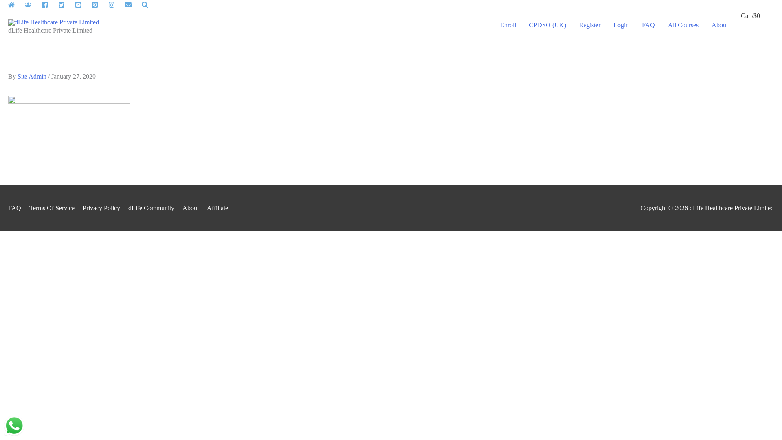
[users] (32, 5)
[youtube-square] (82, 5)
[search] (146, 5)
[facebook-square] (49, 5)
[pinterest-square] (99, 5)
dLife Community (151, 208)
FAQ (14, 208)
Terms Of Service (52, 208)
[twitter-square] (65, 5)
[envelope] (132, 5)
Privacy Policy (101, 208)
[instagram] (115, 5)
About (190, 208)
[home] (15, 5)
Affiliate (217, 208)
